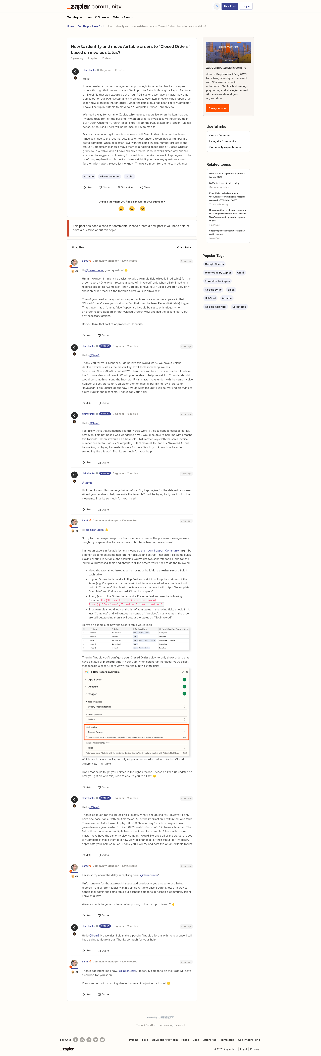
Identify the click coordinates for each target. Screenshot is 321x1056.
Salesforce (239, 306)
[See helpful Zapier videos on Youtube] (102, 1039)
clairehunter (89, 70)
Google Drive (213, 289)
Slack (231, 289)
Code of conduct (219, 135)
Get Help (73, 17)
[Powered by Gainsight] (160, 1018)
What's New (121, 17)
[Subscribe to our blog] (88, 1039)
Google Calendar (215, 306)
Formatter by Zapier (217, 281)
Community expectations (225, 147)
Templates (227, 1039)
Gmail (240, 272)
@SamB (94, 355)
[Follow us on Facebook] (75, 1039)
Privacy (254, 1049)
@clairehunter (94, 270)
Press (185, 1039)
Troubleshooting (218, 204)
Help (145, 1039)
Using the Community (222, 141)
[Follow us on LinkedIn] (82, 1039)
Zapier (129, 176)
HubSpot (210, 298)
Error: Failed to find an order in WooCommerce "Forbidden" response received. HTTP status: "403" (227, 197)
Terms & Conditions (146, 1025)
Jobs (196, 1039)
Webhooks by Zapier (218, 272)
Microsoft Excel (109, 176)
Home (70, 26)
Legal (243, 1049)
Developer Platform (165, 1039)
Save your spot (218, 108)
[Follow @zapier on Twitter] (95, 1039)
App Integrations (249, 1039)
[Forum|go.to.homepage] (95, 6)
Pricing (133, 1039)
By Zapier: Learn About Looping (224, 183)
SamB (85, 260)
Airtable (89, 176)
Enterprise (210, 1039)
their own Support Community (160, 550)
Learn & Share (96, 17)
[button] (230, 6)
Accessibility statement (172, 1025)
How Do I (97, 26)
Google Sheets (214, 264)
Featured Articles (219, 187)
